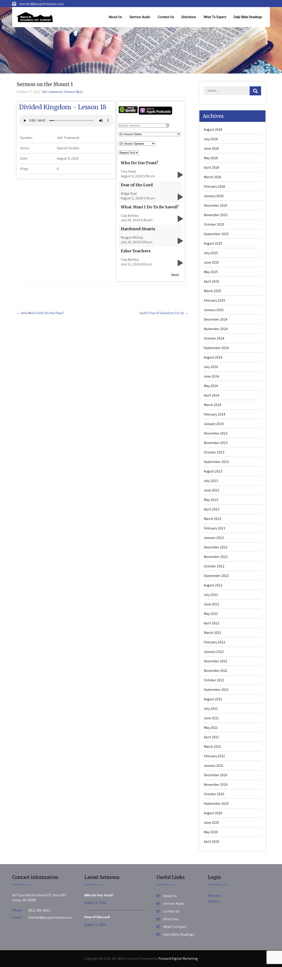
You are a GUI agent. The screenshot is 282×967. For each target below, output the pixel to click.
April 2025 (211, 281)
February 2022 (214, 642)
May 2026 (211, 158)
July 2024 (211, 367)
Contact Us (166, 17)
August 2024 (213, 357)
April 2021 (211, 737)
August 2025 (213, 243)
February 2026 (214, 186)
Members (215, 895)
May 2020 (211, 832)
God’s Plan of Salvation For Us (163, 313)
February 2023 (214, 528)
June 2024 (211, 376)
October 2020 (214, 794)
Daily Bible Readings (248, 17)
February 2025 (214, 300)
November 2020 (216, 784)
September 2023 (216, 461)
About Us (115, 17)
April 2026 (211, 167)
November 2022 (216, 556)
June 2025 (211, 262)
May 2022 (211, 613)
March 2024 (212, 404)
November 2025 (216, 215)
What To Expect (215, 17)
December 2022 (216, 547)
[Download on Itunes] (155, 113)
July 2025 (211, 253)
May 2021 (211, 727)
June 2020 (211, 822)
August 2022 (213, 585)
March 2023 (212, 518)
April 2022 (211, 623)
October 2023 (214, 452)
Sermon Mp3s (73, 92)
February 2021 (214, 756)
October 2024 (214, 338)
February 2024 (214, 414)
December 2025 (215, 205)
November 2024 (216, 329)
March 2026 (212, 177)
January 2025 (214, 310)
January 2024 (214, 423)
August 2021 (213, 699)
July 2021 (211, 708)
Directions (189, 17)
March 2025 (212, 291)
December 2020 (215, 775)
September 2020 (216, 803)
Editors (213, 901)
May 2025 (211, 272)
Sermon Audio (140, 17)
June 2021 (211, 718)
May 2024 (211, 385)
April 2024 (211, 395)
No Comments (52, 92)
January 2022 (214, 651)
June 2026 (211, 148)
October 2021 (214, 680)
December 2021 (215, 661)
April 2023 (211, 509)
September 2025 (216, 234)
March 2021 (212, 746)
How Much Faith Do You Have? (40, 313)
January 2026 (214, 196)
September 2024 (216, 348)
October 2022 (214, 566)
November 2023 (216, 442)
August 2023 (213, 471)
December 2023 (215, 433)
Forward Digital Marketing (178, 958)
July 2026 (211, 139)
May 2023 (211, 499)
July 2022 (211, 594)
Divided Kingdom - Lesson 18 (62, 107)
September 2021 (216, 689)
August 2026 (213, 129)
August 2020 (213, 813)
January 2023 (214, 537)
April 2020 (211, 841)
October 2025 (214, 224)
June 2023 (211, 490)
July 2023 (211, 480)
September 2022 (216, 575)
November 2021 (215, 670)
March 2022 (212, 632)
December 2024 (215, 319)
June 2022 (211, 604)
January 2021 (213, 765)
